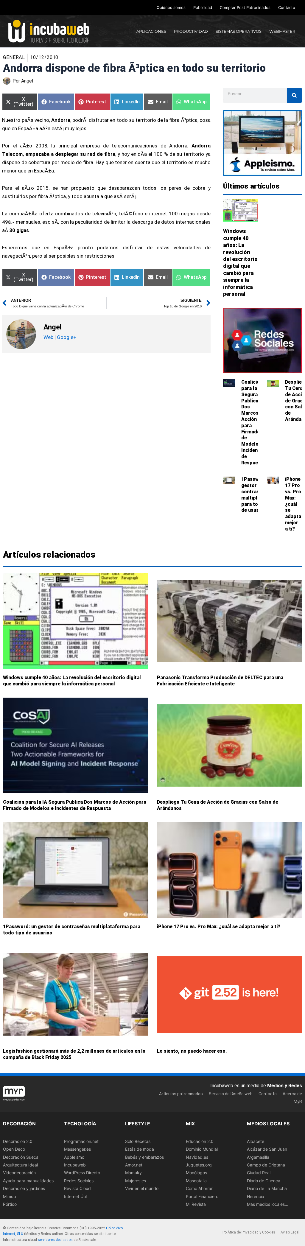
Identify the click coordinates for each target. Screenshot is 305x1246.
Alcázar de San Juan (267, 1149)
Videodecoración (19, 1172)
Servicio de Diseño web (231, 1093)
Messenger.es (77, 1149)
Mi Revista (196, 1204)
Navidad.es (197, 1157)
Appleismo (74, 1157)
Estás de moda (139, 1149)
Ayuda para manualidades (28, 1180)
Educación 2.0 (200, 1141)
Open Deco (14, 1149)
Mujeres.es (135, 1180)
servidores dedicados (55, 1240)
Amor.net (133, 1164)
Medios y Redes (284, 1085)
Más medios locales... (267, 1204)
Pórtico (10, 1204)
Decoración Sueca (20, 1157)
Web (48, 337)
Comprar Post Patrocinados (245, 7)
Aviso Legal (290, 1232)
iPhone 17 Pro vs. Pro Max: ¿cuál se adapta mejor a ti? (293, 503)
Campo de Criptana (266, 1164)
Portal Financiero (202, 1196)
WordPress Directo (82, 1172)
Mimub (9, 1196)
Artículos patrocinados (181, 1093)
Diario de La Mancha (267, 1188)
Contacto (286, 7)
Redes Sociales (79, 1180)
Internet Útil (75, 1196)
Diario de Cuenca (263, 1180)
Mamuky (133, 1172)
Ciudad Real (258, 1172)
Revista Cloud (77, 1188)
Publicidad (202, 7)
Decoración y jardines (24, 1188)
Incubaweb (75, 1164)
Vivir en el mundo (141, 1188)
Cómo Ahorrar (199, 1188)
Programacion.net (81, 1141)
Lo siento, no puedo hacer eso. (192, 1051)
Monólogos (196, 1172)
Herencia (255, 1196)
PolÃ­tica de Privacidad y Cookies (248, 1232)
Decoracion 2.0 (17, 1141)
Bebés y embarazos (144, 1157)
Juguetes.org (199, 1164)
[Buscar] (294, 95)
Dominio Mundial (202, 1149)
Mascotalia (196, 1180)
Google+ (66, 337)
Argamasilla (258, 1157)
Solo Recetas (137, 1141)
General (14, 57)
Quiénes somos (171, 7)
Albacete (255, 1141)
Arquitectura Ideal (20, 1164)
